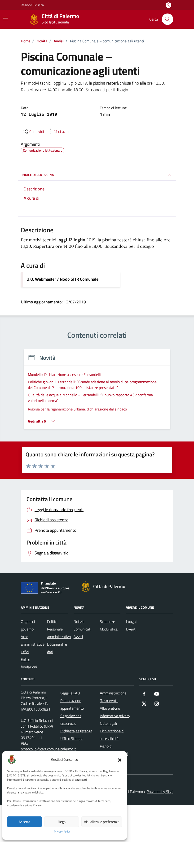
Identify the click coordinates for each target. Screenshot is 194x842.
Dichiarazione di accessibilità (112, 734)
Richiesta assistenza (76, 731)
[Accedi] (168, 5)
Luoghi (131, 621)
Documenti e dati (57, 648)
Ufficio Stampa (71, 738)
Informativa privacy (115, 716)
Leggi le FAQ (70, 693)
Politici (52, 621)
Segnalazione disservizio (70, 719)
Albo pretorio (110, 708)
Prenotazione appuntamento (72, 704)
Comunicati (82, 629)
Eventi (131, 629)
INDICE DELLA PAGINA (38, 174)
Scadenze (107, 621)
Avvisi (78, 636)
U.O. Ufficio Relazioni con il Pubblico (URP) (37, 723)
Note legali (108, 723)
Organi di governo (28, 625)
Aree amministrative (32, 640)
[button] (119, 759)
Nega (62, 821)
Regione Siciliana (32, 4)
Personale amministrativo (59, 632)
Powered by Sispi (160, 791)
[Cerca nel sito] (167, 19)
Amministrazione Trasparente (113, 696)
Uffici (25, 652)
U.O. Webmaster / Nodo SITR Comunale (62, 279)
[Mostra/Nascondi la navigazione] (6, 19)
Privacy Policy (62, 831)
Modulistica (109, 629)
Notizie (79, 621)
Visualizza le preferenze (101, 821)
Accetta (24, 821)
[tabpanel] (97, 392)
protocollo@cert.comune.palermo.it (48, 749)
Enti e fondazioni (29, 663)
